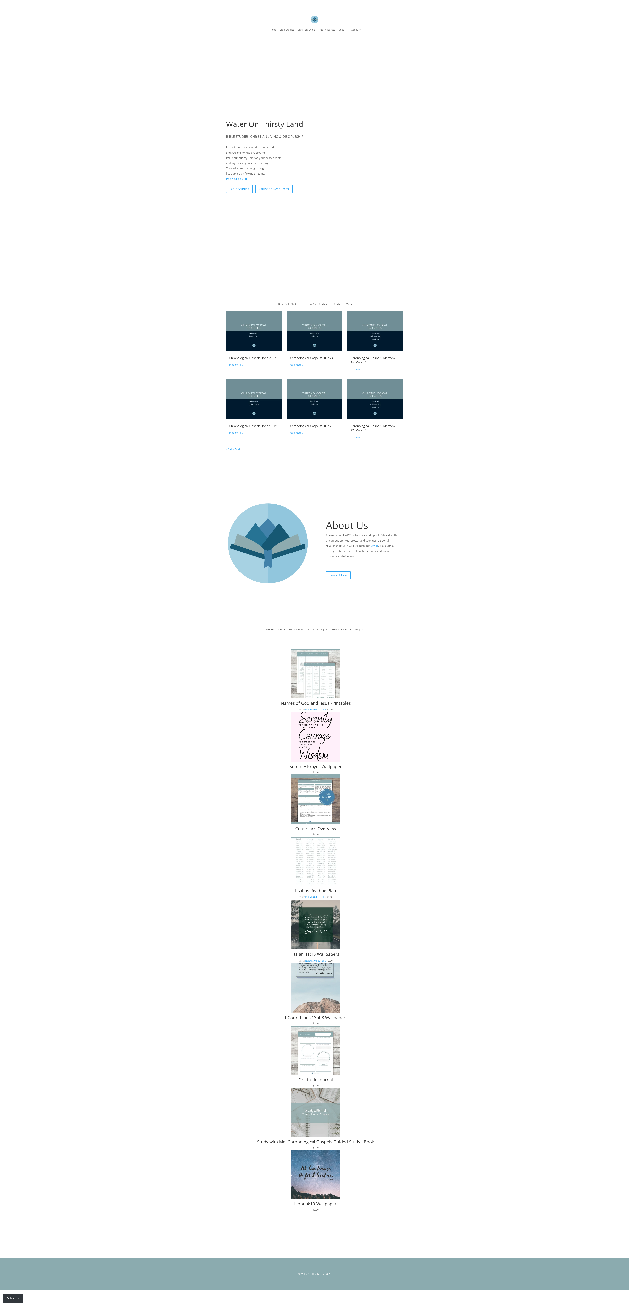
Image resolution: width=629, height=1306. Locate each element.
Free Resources (326, 29)
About (354, 29)
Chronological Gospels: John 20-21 (253, 358)
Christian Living (306, 29)
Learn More (338, 575)
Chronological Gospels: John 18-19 (253, 426)
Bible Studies (287, 29)
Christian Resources (274, 189)
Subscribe (13, 1298)
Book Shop (319, 629)
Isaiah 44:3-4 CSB (236, 179)
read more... (236, 364)
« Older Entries (234, 449)
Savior (374, 546)
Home (273, 29)
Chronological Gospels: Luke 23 (311, 426)
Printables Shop (297, 629)
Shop (341, 29)
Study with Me (341, 304)
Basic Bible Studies (288, 304)
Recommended (340, 629)
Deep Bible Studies (316, 304)
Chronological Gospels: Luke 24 (311, 358)
